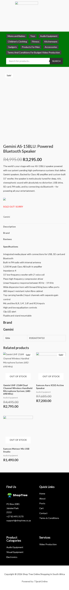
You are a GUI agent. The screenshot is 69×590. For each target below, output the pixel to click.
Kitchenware (50, 41)
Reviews (7, 239)
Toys (32, 36)
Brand (6, 232)
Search (56, 61)
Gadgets (12, 47)
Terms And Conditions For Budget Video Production (33, 52)
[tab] (34, 226)
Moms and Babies (16, 36)
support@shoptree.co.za (18, 520)
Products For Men (31, 47)
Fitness (35, 41)
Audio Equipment (48, 36)
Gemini (6, 216)
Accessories (51, 47)
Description (9, 226)
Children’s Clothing (17, 41)
